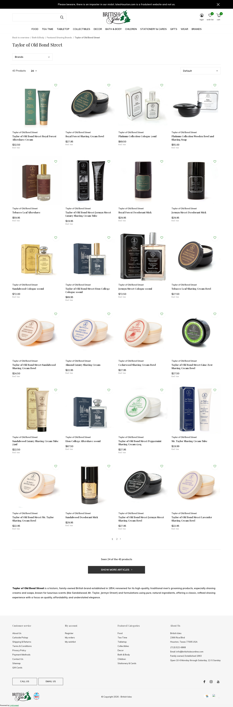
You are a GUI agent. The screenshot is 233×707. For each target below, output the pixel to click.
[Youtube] (218, 681)
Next (120, 539)
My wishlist (70, 642)
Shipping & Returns (21, 642)
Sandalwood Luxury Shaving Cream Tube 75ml (35, 443)
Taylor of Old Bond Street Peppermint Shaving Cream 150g (139, 443)
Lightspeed (14, 705)
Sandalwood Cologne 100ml (28, 288)
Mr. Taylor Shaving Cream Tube (189, 441)
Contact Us (17, 659)
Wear (184, 29)
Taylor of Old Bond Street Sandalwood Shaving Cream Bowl (34, 366)
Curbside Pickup (20, 637)
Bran (19, 56)
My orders (70, 637)
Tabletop (63, 29)
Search (61, 17)
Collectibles (81, 29)
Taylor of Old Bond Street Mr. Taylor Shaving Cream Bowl (33, 519)
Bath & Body (113, 29)
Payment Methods (21, 654)
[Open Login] (55, 85)
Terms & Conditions (22, 646)
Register (69, 633)
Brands (197, 29)
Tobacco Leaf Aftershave (26, 212)
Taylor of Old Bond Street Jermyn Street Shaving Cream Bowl (141, 519)
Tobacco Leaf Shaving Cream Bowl (191, 288)
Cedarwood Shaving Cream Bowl (137, 364)
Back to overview (20, 37)
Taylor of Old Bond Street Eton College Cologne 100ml (87, 290)
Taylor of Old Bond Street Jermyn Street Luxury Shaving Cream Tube (88, 214)
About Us (16, 633)
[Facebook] (204, 681)
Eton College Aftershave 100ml (82, 441)
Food (35, 29)
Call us (24, 681)
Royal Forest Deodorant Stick (135, 212)
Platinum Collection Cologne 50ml (137, 136)
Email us (51, 681)
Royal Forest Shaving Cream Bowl (84, 136)
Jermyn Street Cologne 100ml (135, 288)
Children (131, 29)
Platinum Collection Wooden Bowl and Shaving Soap (193, 138)
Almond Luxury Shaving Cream (82, 364)
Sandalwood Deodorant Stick (81, 517)
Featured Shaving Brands (59, 37)
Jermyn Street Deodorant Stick (189, 212)
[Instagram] (211, 681)
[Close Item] (218, 4)
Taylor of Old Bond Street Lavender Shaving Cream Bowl (192, 519)
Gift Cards (17, 667)
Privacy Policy (19, 650)
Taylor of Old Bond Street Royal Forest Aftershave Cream (34, 138)
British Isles (126, 696)
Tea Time (47, 29)
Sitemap (16, 663)
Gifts (173, 29)
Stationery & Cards (153, 29)
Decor (98, 29)
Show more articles (115, 569)
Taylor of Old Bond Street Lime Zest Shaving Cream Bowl (192, 366)
